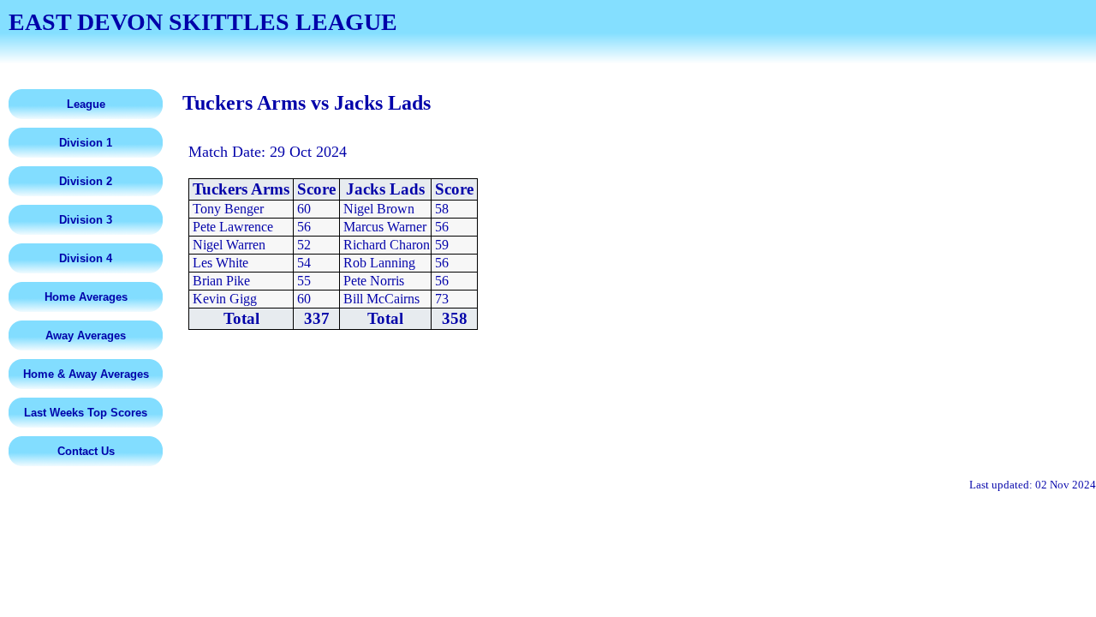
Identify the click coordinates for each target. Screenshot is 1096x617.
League (86, 104)
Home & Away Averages (86, 374)
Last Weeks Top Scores (85, 412)
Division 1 (85, 142)
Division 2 (85, 181)
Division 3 (85, 219)
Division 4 (85, 258)
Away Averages (85, 335)
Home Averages (86, 297)
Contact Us (86, 451)
